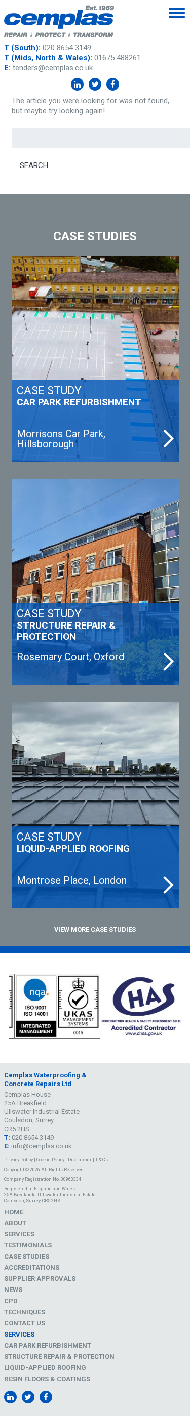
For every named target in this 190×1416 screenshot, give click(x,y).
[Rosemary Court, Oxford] (95, 582)
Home (13, 1212)
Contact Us (24, 1323)
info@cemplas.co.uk (41, 1146)
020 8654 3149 (67, 47)
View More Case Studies (95, 929)
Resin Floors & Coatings (47, 1379)
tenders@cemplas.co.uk (53, 67)
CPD (11, 1301)
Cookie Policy (50, 1159)
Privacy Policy (18, 1159)
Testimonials (28, 1245)
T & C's (101, 1159)
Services (19, 1234)
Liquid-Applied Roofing (45, 1367)
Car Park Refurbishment (47, 1345)
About (15, 1223)
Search (34, 165)
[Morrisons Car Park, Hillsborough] (95, 359)
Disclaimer (80, 1159)
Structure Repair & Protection (59, 1356)
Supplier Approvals (39, 1278)
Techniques (24, 1312)
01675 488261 (117, 57)
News (13, 1290)
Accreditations (31, 1267)
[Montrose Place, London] (95, 805)
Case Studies (26, 1256)
